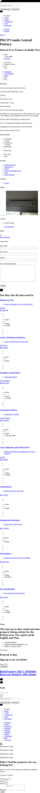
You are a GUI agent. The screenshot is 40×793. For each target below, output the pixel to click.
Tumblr (6, 734)
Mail (5, 738)
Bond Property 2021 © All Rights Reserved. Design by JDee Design (18, 673)
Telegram (7, 728)
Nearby (6, 31)
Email (2, 664)
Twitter (6, 724)
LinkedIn (7, 732)
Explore (7, 29)
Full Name (4, 779)
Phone (2, 783)
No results (15, 9)
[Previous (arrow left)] (1, 694)
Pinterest (7, 730)
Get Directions (9, 227)
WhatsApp (8, 726)
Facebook (7, 722)
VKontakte (8, 736)
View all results (5, 9)
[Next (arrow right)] (3, 694)
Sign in (2, 35)
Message (3, 790)
